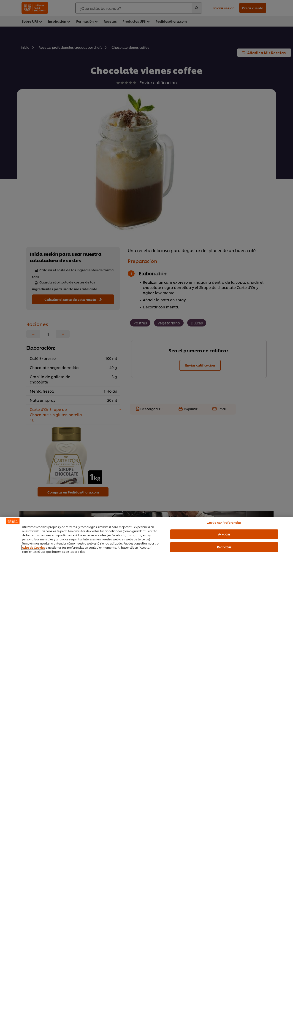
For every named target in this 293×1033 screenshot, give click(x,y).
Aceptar (224, 534)
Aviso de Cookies (33, 547)
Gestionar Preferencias (224, 522)
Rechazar (224, 547)
